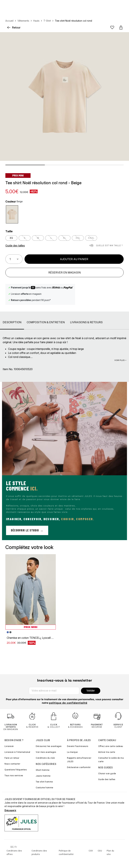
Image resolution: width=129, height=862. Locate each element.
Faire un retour (12, 758)
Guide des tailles (106, 779)
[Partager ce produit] (121, 27)
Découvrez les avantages (49, 746)
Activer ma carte (106, 752)
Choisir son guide (107, 773)
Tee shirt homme (44, 782)
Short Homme (43, 770)
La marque (72, 752)
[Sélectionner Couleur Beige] (12, 214)
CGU (100, 851)
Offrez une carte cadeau (110, 746)
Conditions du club (45, 758)
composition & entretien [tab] (46, 322)
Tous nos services (14, 775)
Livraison (9, 746)
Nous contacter (12, 764)
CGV (91, 851)
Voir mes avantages (46, 752)
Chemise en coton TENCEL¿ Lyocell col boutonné (37, 637)
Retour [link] (16, 27)
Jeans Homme (43, 776)
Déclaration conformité (78, 767)
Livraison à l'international (17, 752)
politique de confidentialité (68, 703)
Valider (91, 690)
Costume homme (44, 787)
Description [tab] (12, 322)
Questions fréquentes (16, 770)
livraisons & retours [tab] (86, 322)
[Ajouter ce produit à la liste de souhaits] (112, 27)
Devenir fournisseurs (77, 746)
